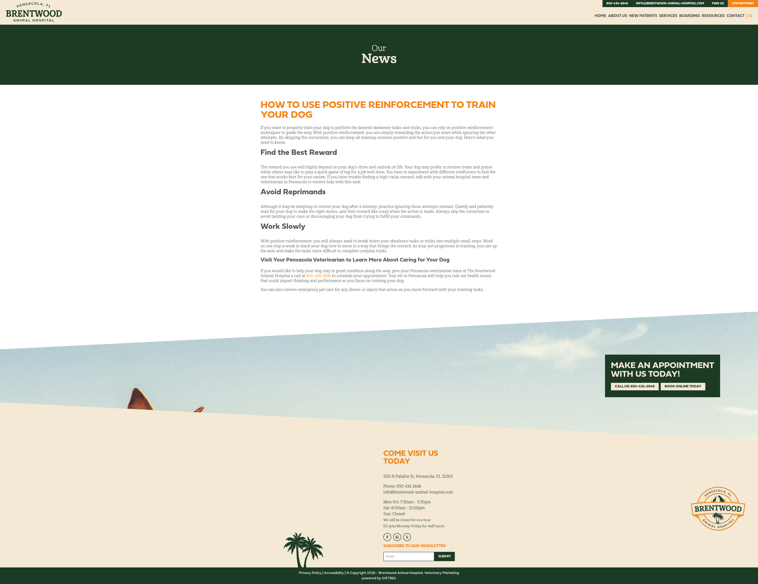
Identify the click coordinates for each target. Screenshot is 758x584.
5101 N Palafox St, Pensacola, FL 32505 (418, 476)
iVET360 (389, 578)
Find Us (718, 3)
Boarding (689, 16)
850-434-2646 (617, 3)
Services (668, 16)
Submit (444, 556)
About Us (617, 16)
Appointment (743, 3)
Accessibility (334, 573)
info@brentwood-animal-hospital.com (670, 3)
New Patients (643, 16)
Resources (713, 16)
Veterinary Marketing (441, 573)
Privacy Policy (310, 573)
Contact (736, 16)
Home (600, 16)
